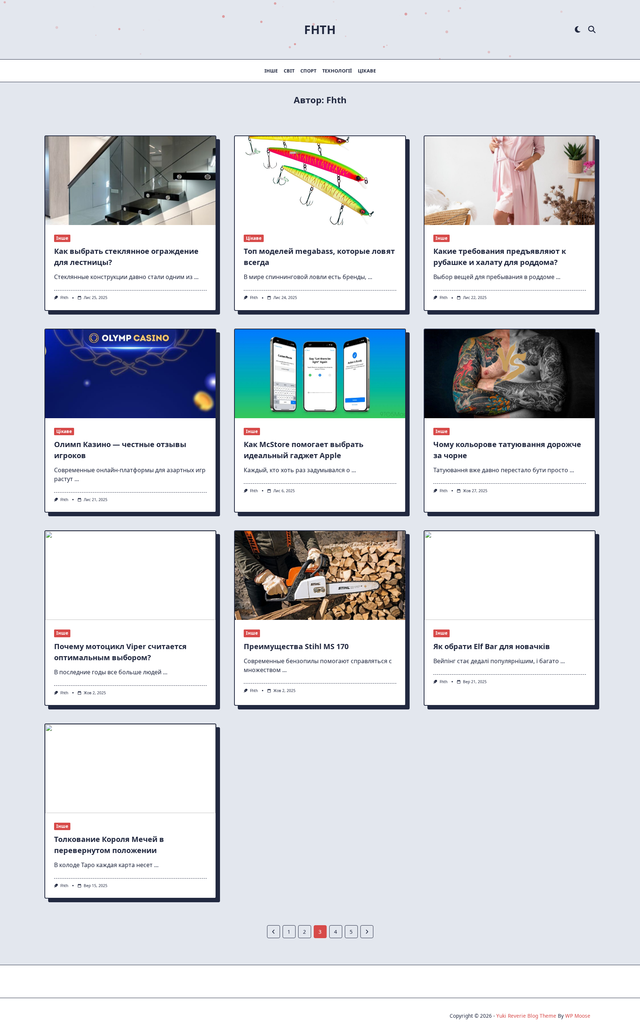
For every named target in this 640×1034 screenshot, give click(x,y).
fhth (64, 297)
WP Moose (577, 1015)
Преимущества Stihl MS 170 (296, 646)
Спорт (308, 70)
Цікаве (367, 70)
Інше (271, 70)
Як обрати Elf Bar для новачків (491, 646)
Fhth (320, 29)
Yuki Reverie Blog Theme (526, 1015)
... (196, 277)
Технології (337, 70)
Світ (289, 70)
